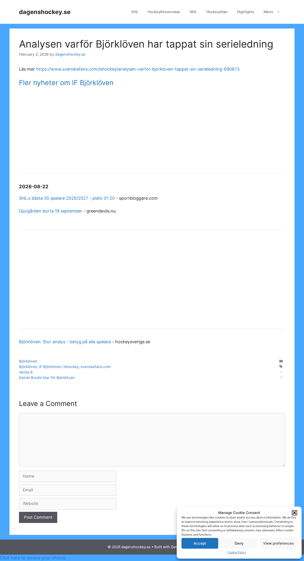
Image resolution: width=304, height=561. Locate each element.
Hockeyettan (217, 12)
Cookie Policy (237, 552)
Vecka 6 (26, 372)
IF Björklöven (50, 366)
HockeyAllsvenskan (164, 12)
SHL (134, 12)
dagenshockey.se (45, 11)
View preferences (278, 543)
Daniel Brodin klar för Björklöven (47, 377)
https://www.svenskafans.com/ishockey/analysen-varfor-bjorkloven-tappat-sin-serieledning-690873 (137, 69)
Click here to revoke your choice (32, 557)
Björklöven (28, 361)
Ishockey (71, 366)
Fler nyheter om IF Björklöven (66, 82)
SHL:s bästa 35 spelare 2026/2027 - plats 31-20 (67, 198)
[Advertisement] (152, 130)
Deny (239, 543)
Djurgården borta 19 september (50, 210)
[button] (294, 512)
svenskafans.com (96, 366)
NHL (193, 12)
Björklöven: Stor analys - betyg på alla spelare (65, 341)
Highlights (245, 12)
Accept (200, 543)
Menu (268, 12)
